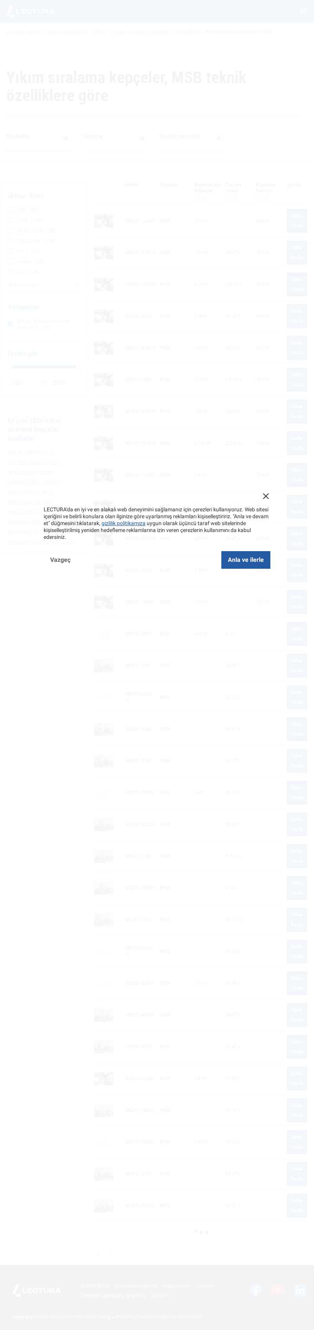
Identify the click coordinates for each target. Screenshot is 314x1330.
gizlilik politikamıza (123, 523)
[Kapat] (265, 496)
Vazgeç (60, 559)
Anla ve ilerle (246, 559)
